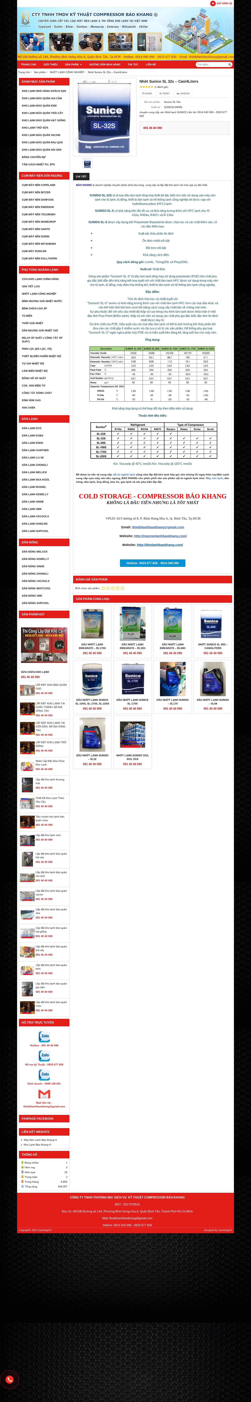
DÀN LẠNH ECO (32, 428)
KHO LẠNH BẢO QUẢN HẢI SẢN (41, 149)
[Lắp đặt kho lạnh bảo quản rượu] (27, 1014)
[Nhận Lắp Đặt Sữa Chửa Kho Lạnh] (27, 772)
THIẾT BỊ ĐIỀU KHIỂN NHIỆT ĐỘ (41, 356)
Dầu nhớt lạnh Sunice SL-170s (132, 701)
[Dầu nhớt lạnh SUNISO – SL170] (173, 679)
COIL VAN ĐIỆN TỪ (33, 385)
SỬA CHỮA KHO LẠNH (35, 672)
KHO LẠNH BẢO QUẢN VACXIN (41, 135)
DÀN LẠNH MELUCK (34, 472)
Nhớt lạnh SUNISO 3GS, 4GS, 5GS (132, 757)
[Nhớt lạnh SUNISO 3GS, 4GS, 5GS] (132, 734)
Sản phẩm (72, 64)
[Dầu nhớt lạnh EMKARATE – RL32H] (132, 624)
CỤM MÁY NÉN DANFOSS (37, 199)
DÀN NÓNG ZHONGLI (35, 573)
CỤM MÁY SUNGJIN (34, 251)
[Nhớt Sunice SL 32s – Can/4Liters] (105, 117)
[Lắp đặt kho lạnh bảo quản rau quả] (27, 884)
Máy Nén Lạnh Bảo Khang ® (40, 1139)
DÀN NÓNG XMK (32, 595)
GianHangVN (225, 1230)
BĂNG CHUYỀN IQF (34, 157)
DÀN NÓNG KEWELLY (35, 559)
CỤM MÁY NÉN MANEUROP (39, 221)
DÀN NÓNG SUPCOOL (35, 603)
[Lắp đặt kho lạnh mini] (27, 847)
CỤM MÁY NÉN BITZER (36, 192)
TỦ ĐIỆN (27, 315)
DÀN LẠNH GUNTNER (35, 450)
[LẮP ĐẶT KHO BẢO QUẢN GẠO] (27, 696)
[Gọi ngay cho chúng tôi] (10, 1380)
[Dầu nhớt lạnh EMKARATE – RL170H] (92, 624)
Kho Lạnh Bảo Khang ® (37, 1144)
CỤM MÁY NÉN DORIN (35, 236)
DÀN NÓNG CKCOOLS (35, 581)
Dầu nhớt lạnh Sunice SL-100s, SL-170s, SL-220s (92, 701)
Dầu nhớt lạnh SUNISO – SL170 (173, 701)
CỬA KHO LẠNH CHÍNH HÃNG (40, 279)
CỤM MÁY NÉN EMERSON (38, 207)
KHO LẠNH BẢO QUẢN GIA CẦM (42, 98)
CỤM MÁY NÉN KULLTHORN (39, 258)
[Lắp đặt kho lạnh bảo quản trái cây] (27, 958)
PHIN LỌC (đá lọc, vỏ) (37, 348)
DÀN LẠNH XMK (32, 509)
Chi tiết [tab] (81, 176)
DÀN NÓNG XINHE (33, 566)
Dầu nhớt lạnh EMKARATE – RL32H (132, 646)
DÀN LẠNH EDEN (32, 442)
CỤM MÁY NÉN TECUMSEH (38, 214)
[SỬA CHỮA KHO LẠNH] (44, 645)
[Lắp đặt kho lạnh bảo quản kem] (27, 976)
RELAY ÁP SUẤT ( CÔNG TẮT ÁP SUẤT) (42, 339)
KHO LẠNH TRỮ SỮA (35, 127)
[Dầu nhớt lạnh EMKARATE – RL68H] (173, 624)
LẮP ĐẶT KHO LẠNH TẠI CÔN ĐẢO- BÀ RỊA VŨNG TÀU (50, 726)
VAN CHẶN (28, 407)
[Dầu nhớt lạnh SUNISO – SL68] (213, 679)
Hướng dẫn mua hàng (104, 64)
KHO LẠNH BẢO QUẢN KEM (39, 105)
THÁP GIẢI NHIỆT (32, 323)
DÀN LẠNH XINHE (33, 501)
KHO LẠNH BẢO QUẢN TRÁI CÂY (42, 113)
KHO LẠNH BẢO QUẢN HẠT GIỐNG (44, 120)
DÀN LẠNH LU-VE (33, 457)
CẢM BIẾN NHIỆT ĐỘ (35, 370)
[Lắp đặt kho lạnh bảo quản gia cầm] (27, 995)
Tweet (166, 93)
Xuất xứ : (156, 107)
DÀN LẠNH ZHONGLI (35, 464)
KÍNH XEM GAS (31, 400)
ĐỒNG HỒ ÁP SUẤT (34, 378)
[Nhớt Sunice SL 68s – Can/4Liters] (213, 624)
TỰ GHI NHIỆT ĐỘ (33, 363)
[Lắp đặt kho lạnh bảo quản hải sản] (27, 865)
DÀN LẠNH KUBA (32, 435)
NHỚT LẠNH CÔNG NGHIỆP (39, 293)
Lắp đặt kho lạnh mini (48, 835)
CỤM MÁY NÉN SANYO (36, 229)
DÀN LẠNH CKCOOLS (35, 516)
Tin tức (133, 64)
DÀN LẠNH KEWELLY (35, 494)
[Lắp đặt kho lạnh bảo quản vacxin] (27, 902)
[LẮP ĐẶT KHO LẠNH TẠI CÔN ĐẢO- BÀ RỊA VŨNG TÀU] (27, 734)
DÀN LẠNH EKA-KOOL (36, 479)
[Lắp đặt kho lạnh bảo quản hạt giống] (27, 939)
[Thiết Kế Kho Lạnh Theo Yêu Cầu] (27, 809)
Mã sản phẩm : (153, 101)
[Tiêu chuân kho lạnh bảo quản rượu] (27, 828)
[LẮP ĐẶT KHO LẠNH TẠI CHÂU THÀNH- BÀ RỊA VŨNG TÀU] (27, 715)
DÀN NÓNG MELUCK (35, 551)
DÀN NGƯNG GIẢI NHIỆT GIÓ (40, 330)
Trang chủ (28, 64)
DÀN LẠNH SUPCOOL (35, 531)
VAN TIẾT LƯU (31, 286)
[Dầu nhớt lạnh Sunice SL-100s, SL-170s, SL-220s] (92, 679)
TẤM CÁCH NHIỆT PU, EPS (38, 164)
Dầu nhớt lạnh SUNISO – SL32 (92, 757)
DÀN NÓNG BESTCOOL (36, 588)
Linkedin (184, 93)
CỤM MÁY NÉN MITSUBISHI (39, 243)
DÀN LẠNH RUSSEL (34, 487)
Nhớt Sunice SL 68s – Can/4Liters (213, 646)
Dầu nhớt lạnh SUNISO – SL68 (213, 701)
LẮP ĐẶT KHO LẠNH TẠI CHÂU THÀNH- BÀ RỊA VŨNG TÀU (50, 707)
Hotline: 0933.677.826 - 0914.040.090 (153, 563)
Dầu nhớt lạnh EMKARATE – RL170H (92, 646)
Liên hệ (151, 64)
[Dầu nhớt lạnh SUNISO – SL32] (92, 734)
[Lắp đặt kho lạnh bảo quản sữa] (27, 921)
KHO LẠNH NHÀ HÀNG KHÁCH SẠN (44, 90)
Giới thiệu (51, 64)
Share (148, 93)
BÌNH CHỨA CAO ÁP (34, 308)
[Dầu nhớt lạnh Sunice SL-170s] (132, 679)
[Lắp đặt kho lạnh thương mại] (27, 791)
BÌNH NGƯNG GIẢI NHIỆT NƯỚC (42, 301)
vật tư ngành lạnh (124, 474)
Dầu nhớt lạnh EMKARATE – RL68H (172, 646)
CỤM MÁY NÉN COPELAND (38, 185)
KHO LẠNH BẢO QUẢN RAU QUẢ (42, 142)
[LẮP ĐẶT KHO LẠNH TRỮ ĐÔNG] (27, 754)
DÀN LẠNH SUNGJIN (34, 523)
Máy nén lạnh (214, 478)
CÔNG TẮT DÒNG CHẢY (37, 392)
